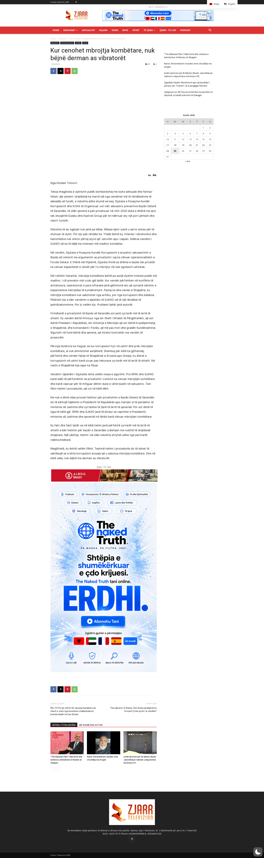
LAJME (78, 43)
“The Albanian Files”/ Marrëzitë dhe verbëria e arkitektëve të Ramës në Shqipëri (66, 760)
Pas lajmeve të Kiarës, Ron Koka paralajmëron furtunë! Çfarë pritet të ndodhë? (134, 710)
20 (190, 145)
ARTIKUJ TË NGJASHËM (63, 725)
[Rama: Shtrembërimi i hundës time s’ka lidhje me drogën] (103, 742)
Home (56, 30)
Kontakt (185, 30)
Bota (125, 30)
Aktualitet (88, 30)
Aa (149, 175)
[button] (210, 30)
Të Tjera (148, 30)
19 (183, 145)
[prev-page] (52, 769)
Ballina (53, 38)
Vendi (115, 30)
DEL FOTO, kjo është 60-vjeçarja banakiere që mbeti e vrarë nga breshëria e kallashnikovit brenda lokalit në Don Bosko (73, 711)
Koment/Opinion (67, 43)
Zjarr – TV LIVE (168, 30)
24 (167, 150)
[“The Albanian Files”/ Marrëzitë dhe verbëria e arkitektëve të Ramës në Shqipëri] (67, 742)
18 (175, 145)
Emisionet (69, 30)
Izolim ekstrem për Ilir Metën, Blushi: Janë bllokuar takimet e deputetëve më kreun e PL (139, 760)
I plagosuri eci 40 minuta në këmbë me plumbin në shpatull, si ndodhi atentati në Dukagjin (188, 93)
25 (175, 150)
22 (203, 145)
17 (167, 145)
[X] (60, 71)
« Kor (187, 161)
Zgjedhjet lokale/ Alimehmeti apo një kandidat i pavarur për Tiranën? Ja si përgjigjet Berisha (187, 84)
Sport (135, 30)
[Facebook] (76, 2)
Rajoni (103, 30)
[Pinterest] (67, 71)
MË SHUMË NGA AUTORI (91, 725)
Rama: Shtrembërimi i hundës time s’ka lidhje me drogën (188, 65)
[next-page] (57, 769)
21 (197, 145)
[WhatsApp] (75, 71)
